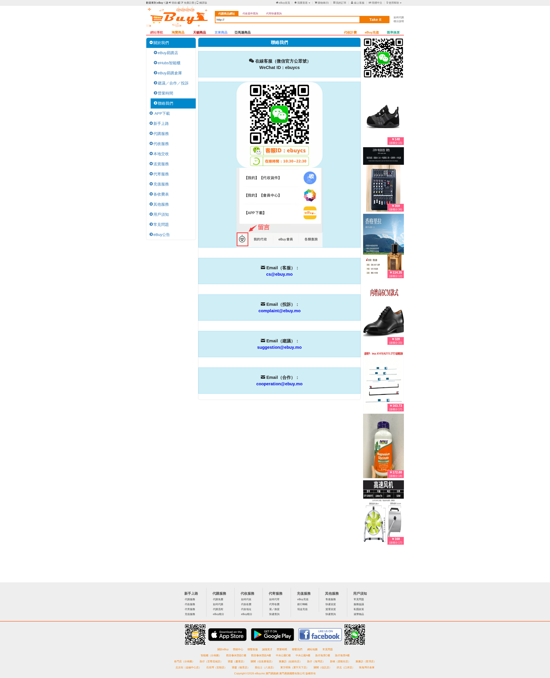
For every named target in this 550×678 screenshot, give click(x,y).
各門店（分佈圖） (184, 661)
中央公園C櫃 (283, 655)
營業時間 (165, 93)
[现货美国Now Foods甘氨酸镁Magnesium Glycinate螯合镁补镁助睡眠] (383, 446)
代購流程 (218, 609)
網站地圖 (312, 649)
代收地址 (246, 609)
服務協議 (359, 604)
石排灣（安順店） (217, 667)
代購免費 (218, 599)
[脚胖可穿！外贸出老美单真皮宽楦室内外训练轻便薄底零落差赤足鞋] (383, 113)
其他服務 (161, 204)
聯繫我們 (297, 649)
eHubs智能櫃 (169, 63)
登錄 (173, 2)
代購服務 (161, 134)
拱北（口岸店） (346, 667)
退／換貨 (274, 609)
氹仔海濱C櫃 (323, 655)
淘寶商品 (178, 32)
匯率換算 (393, 32)
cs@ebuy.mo (279, 274)
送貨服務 (161, 164)
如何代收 (246, 599)
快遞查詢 (274, 614)
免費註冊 (187, 2)
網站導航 (156, 32)
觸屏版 (201, 2)
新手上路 (161, 123)
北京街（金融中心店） (189, 667)
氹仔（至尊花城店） (211, 661)
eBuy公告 (161, 235)
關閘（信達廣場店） (263, 661)
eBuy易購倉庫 (170, 73)
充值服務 (161, 184)
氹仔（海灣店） (316, 661)
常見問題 (161, 224)
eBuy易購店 (168, 53)
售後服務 (330, 599)
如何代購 (399, 17)
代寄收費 (274, 604)
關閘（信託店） (323, 667)
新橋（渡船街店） (340, 661)
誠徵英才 (267, 649)
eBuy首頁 (283, 2)
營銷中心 (238, 649)
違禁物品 (359, 614)
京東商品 (221, 32)
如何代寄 (274, 599)
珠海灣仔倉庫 (366, 667)
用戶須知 (161, 214)
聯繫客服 (253, 649)
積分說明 (399, 21)
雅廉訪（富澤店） (366, 661)
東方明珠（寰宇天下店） (294, 667)
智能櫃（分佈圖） (211, 655)
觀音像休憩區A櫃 (261, 655)
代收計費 (350, 32)
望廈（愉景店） (241, 667)
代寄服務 (161, 174)
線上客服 (357, 2)
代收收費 (246, 604)
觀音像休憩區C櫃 (236, 655)
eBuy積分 (218, 614)
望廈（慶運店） (237, 661)
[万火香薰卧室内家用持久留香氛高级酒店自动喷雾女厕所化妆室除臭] (383, 246)
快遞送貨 (330, 604)
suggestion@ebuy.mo (279, 347)
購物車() (322, 2)
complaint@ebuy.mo (279, 310)
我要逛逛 (301, 2)
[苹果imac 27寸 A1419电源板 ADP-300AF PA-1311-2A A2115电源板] (383, 380)
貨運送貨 (330, 609)
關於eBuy (223, 649)
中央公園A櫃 (303, 655)
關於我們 (161, 43)
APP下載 (161, 113)
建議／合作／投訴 (173, 83)
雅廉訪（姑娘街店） (291, 661)
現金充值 (302, 609)
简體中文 (375, 2)
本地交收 (161, 154)
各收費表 (161, 194)
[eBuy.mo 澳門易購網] (178, 18)
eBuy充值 (372, 32)
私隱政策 (359, 609)
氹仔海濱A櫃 (342, 655)
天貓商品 (199, 32)
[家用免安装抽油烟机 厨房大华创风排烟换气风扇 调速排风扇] (383, 513)
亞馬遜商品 (243, 32)
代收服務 (161, 144)
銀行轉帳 (302, 604)
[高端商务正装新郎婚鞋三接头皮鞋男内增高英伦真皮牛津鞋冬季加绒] (383, 313)
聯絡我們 (165, 103)
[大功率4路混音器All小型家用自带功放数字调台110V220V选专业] (383, 180)
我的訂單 (339, 2)
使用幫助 (393, 2)
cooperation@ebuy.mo (279, 383)
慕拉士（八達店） (265, 667)
